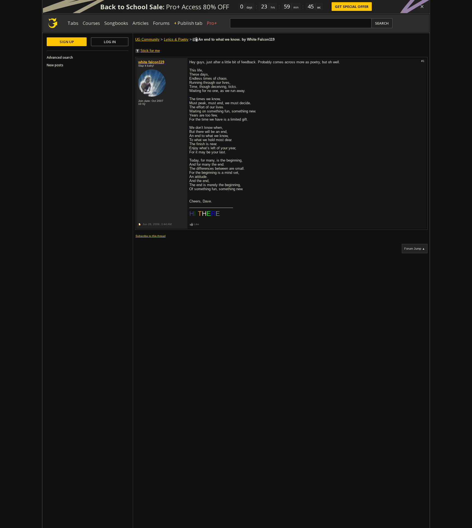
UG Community (147, 39)
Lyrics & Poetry (176, 39)
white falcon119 (151, 62)
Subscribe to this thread (150, 235)
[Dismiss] (422, 6)
